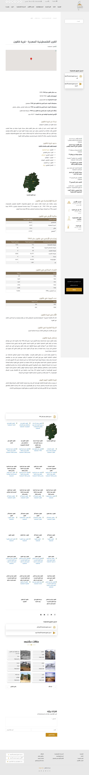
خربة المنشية (45, 150)
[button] (31, 59)
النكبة (54, 7)
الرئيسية (59, 7)
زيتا (44, 165)
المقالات (42, 754)
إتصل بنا (7, 7)
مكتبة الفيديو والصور (39, 761)
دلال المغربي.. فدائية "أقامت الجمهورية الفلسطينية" (75, 191)
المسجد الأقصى (31, 7)
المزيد (12, 7)
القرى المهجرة (48, 7)
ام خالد (43, 155)
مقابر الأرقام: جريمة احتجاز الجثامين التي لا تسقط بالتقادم (74, 145)
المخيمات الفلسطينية (21, 7)
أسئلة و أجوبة (41, 758)
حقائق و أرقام (41, 756)
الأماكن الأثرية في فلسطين (58, 758)
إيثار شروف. (41, 768)
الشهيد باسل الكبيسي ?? (75, 182)
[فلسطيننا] (79, 6)
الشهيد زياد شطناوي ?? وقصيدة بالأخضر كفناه (76, 163)
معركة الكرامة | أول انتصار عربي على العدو (75, 173)
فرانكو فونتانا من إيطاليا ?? (75, 155)
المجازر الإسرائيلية (39, 7)
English (54, 1)
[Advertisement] (31, 81)
